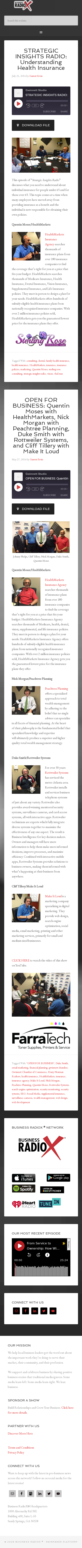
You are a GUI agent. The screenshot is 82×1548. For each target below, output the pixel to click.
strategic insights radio (35, 373)
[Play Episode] (18, 103)
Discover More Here (20, 1433)
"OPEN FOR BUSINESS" (40, 1063)
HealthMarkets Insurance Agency (54, 239)
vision (50, 373)
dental (41, 360)
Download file (36, 125)
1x (35, 105)
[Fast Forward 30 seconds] (42, 105)
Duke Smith (62, 1063)
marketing (25, 369)
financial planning (38, 1067)
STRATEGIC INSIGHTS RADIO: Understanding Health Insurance (41, 59)
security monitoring (50, 1089)
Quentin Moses (39, 369)
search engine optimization (25, 1089)
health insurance (20, 365)
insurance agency (20, 1080)
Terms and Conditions (21, 1448)
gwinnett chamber (58, 1067)
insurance (51, 365)
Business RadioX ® (41, 5)
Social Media (33, 1093)
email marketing (20, 1067)
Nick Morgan (52, 1080)
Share (64, 111)
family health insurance (57, 360)
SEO (23, 1093)
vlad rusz (58, 373)
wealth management (44, 1097)
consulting (32, 360)
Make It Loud (53, 896)
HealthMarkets (37, 365)
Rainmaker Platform (62, 1542)
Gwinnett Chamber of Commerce (29, 1072)
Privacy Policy (16, 1452)
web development (21, 1102)
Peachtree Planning (56, 689)
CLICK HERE (20, 960)
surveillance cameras (22, 1097)
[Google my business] (30, 1493)
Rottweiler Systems (56, 773)
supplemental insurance (53, 1093)
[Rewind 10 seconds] (28, 105)
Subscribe (49, 111)
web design (61, 1097)
